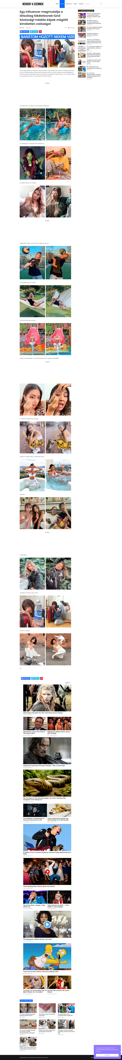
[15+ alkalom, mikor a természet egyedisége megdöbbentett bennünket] (82, 22)
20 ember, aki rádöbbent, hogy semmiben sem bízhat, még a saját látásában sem (94, 41)
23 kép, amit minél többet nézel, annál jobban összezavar (47, 1031)
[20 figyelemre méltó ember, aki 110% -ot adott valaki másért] (82, 62)
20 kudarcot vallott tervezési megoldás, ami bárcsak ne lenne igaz (66, 1032)
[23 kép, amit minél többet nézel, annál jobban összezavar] (47, 1024)
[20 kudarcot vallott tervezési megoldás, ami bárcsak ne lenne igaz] (66, 1024)
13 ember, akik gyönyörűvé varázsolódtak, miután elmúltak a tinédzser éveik (93, 15)
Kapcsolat (93, 1057)
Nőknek (75, 3)
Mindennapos (69, 3)
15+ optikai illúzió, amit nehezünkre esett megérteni (65, 1014)
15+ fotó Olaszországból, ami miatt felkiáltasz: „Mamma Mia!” (94, 48)
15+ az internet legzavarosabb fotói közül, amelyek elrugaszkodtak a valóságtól (27, 1032)
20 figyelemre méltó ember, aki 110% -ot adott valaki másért (94, 61)
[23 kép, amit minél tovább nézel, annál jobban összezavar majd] (28, 1041)
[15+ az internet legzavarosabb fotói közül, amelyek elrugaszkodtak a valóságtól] (28, 1024)
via (20, 668)
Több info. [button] (98, 1051)
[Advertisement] (47, 94)
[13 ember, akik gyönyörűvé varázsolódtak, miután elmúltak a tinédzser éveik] (82, 15)
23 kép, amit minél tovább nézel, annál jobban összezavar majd (28, 1048)
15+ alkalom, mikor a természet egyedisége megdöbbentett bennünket (94, 22)
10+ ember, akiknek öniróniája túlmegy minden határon (27, 1014)
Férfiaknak (81, 3)
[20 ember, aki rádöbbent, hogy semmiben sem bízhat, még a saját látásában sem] (82, 41)
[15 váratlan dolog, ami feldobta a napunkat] (47, 1008)
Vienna (65, 74)
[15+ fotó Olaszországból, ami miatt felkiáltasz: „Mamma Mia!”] (82, 48)
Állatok (57, 3)
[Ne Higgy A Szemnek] (34, 3)
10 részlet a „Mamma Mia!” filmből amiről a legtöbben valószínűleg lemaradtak (94, 55)
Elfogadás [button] (107, 1055)
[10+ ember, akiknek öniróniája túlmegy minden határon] (28, 1008)
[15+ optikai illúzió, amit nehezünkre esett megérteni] (66, 1008)
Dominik (22, 27)
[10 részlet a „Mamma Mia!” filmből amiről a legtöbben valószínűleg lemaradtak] (82, 55)
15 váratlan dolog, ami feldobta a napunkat (47, 1014)
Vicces (62, 3)
